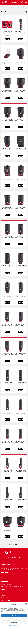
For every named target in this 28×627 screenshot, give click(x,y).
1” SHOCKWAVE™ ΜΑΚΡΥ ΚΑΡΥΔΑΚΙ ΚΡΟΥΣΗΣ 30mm (20, 237)
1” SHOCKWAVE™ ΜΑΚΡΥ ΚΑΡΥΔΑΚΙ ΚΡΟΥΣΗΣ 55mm (20, 91)
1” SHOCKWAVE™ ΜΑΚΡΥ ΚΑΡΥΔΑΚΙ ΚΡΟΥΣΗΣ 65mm (20, 61)
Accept (14, 615)
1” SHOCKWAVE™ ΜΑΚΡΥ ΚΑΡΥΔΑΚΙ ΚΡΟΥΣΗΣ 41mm (7, 149)
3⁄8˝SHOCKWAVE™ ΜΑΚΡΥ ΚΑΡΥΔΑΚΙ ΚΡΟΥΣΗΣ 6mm (20, 500)
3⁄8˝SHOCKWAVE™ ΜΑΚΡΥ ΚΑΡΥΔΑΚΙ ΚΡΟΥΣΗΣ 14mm (20, 383)
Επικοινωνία (4, 578)
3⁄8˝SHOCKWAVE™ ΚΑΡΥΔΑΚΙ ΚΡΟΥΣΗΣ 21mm (21, 529)
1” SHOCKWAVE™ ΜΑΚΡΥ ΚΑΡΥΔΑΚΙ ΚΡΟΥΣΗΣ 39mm (20, 149)
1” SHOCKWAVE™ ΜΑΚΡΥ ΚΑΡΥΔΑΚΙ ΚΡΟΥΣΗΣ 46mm (20, 120)
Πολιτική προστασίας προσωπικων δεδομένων (12, 586)
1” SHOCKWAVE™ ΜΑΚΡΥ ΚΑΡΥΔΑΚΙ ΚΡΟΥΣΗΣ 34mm (7, 208)
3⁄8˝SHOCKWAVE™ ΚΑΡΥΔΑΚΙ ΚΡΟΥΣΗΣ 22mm (7, 529)
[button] (26, 604)
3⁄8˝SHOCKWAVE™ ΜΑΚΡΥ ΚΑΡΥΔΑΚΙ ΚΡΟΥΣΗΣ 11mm (7, 442)
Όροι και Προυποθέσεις (6, 584)
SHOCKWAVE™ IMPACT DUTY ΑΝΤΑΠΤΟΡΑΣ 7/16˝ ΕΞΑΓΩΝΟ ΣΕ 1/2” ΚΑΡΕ (21, 33)
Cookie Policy (10, 625)
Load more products (13, 544)
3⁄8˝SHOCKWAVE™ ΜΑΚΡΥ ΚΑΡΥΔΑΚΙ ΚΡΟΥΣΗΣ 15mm (7, 383)
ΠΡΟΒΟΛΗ (7, 39)
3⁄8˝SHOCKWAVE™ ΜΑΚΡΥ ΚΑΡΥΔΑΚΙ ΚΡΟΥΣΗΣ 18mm (20, 325)
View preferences (14, 622)
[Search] (22, 2)
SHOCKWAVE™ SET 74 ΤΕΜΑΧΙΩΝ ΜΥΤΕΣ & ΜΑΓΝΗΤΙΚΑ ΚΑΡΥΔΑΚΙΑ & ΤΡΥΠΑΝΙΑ (7, 33)
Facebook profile (5, 595)
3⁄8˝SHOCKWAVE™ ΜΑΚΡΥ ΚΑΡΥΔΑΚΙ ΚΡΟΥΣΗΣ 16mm (20, 354)
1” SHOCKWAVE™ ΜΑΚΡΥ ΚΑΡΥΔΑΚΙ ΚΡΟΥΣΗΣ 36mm (20, 178)
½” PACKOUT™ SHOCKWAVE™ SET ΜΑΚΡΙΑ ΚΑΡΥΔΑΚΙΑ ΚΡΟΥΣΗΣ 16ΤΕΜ (7, 62)
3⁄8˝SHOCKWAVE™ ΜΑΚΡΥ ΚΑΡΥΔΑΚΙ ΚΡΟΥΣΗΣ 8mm (20, 471)
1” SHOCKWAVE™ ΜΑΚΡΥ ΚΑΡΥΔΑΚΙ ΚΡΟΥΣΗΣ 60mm (7, 91)
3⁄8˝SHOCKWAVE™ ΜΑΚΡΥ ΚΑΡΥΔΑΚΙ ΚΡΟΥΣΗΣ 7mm (7, 500)
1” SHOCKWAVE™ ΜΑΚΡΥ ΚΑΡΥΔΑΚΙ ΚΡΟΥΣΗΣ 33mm (20, 208)
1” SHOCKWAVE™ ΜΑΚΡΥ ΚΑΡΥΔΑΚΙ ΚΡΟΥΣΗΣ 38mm (7, 178)
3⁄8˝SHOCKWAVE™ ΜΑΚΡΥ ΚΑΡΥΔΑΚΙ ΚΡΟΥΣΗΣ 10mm (20, 442)
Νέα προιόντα (4, 597)
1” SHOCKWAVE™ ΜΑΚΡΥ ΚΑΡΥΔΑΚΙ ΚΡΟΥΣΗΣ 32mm (7, 237)
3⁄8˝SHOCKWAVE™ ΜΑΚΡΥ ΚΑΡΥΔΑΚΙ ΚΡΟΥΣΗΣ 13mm (7, 412)
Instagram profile (5, 593)
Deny (14, 619)
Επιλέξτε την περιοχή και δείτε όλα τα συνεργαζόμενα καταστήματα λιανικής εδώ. (14, 568)
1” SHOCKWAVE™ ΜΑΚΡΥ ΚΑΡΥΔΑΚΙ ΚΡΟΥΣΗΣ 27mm (7, 266)
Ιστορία (2, 575)
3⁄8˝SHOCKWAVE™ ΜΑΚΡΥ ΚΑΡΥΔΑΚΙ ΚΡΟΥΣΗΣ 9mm (7, 471)
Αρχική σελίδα (8, 7)
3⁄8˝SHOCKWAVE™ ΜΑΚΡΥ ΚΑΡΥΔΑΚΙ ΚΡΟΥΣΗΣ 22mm (20, 266)
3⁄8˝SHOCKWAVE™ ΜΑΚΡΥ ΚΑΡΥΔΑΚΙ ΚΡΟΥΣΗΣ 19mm (7, 325)
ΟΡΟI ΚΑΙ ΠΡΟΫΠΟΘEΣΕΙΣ (16, 625)
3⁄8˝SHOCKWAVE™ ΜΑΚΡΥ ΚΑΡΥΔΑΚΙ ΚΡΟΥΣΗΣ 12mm (20, 412)
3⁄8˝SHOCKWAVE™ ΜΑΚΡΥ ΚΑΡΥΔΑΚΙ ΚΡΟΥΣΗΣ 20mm (20, 295)
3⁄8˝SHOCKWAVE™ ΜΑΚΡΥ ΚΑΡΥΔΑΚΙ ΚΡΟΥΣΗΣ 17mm (7, 354)
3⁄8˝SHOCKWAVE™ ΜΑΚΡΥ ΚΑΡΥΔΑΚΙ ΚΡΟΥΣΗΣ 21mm (7, 295)
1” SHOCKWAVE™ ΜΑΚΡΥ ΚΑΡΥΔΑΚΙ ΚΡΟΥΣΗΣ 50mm (7, 120)
